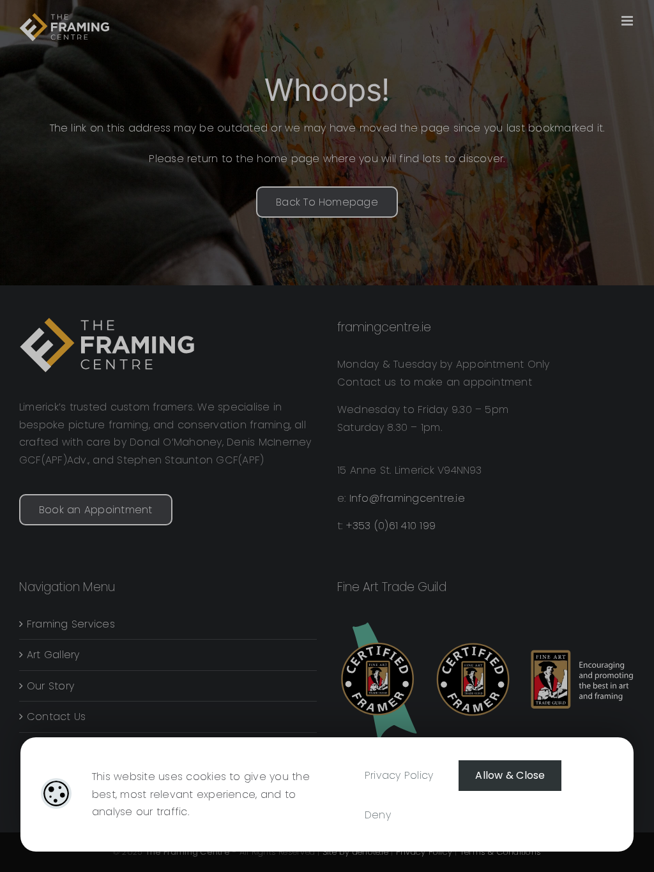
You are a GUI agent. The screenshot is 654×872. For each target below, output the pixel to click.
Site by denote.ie (355, 852)
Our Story (50, 686)
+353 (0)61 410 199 (391, 525)
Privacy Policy (399, 775)
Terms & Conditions (500, 852)
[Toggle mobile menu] (628, 20)
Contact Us (56, 716)
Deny (378, 815)
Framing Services (71, 624)
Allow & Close (510, 775)
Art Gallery (53, 654)
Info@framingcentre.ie (407, 498)
